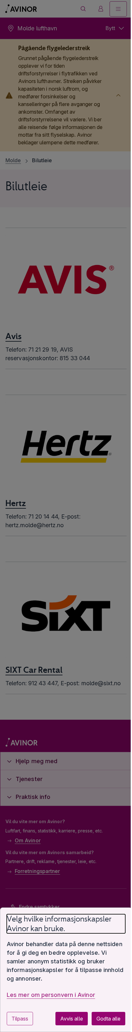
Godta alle (104, 1018)
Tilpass (20, 1018)
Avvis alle (66, 1018)
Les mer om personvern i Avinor (51, 994)
